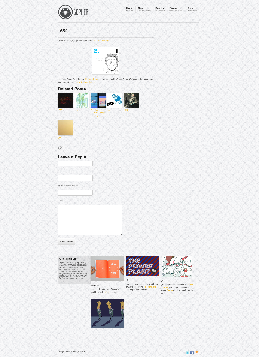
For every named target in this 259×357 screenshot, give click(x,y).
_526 (109, 110)
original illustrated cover (84, 81)
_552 (60, 137)
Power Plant (150, 286)
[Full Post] (122, 279)
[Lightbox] (119, 279)
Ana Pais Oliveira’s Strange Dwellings (98, 113)
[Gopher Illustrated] (79, 12)
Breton (170, 290)
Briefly (95, 40)
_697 (162, 280)
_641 (126, 110)
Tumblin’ (95, 285)
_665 (76, 110)
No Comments (103, 40)
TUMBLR (107, 292)
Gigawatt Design (92, 79)
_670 (60, 110)
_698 (128, 280)
